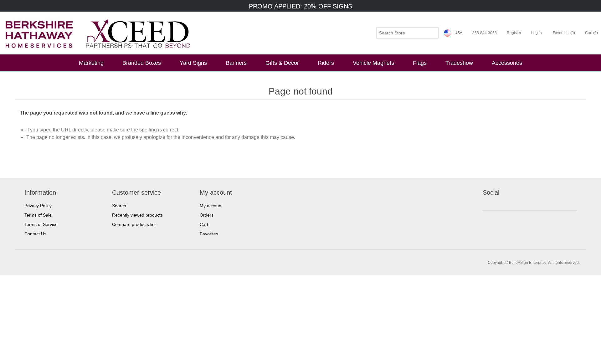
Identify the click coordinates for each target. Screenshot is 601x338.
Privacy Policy (38, 205)
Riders (326, 63)
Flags (420, 63)
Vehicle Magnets (373, 63)
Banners (236, 63)
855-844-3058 (484, 33)
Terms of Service (41, 224)
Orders (206, 215)
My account (211, 205)
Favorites (209, 233)
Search (119, 205)
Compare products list (134, 224)
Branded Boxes (141, 63)
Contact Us (35, 233)
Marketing (91, 63)
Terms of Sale (38, 215)
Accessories (507, 63)
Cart (204, 224)
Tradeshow (459, 63)
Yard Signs (193, 63)
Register (514, 33)
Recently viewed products (137, 215)
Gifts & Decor (282, 63)
